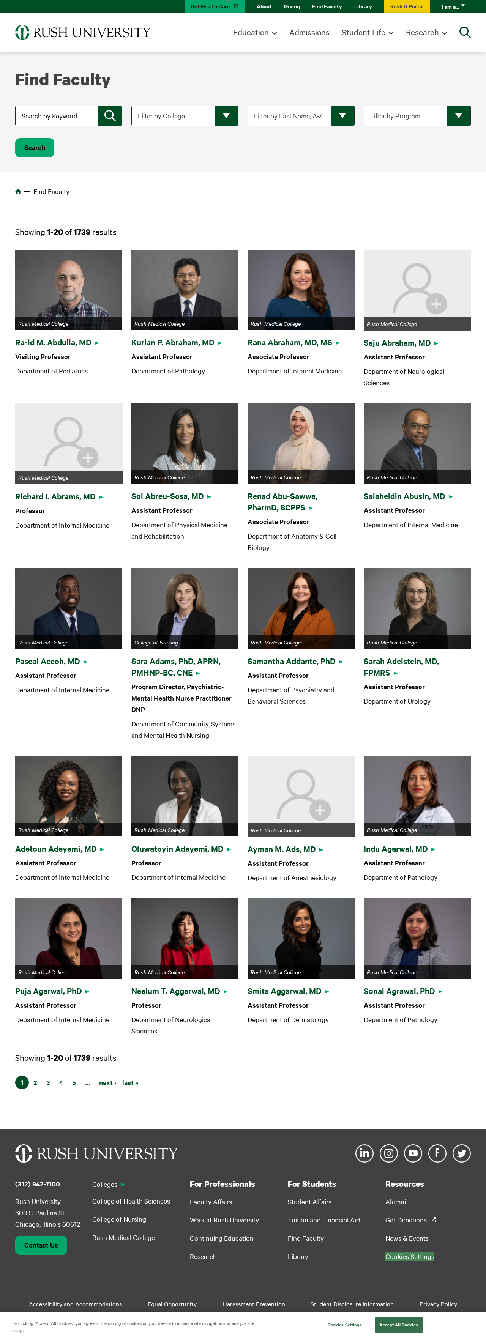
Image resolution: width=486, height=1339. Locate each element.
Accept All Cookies (398, 1325)
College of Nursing (119, 1219)
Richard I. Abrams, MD (55, 496)
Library (363, 6)
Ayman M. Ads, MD (282, 848)
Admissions (309, 32)
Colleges (104, 1184)
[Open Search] (465, 32)
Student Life (363, 32)
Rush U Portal (407, 6)
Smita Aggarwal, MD (285, 990)
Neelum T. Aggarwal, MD (175, 990)
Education (251, 32)
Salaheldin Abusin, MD (404, 495)
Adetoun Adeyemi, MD (56, 848)
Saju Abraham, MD (397, 342)
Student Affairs (309, 1201)
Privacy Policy (438, 1304)
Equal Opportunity (172, 1304)
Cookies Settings (345, 1325)
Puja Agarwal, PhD (48, 990)
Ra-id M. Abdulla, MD (53, 342)
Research (422, 32)
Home (18, 191)
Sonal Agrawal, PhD (399, 990)
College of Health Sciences (131, 1200)
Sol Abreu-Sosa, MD (167, 495)
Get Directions (406, 1219)
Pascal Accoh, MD (47, 660)
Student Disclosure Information (352, 1304)
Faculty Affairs (211, 1201)
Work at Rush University (224, 1219)
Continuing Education (222, 1237)
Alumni (395, 1201)
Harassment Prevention (253, 1304)
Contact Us (41, 1244)
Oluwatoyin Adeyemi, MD (177, 848)
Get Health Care (210, 6)
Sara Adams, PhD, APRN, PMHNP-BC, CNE (176, 666)
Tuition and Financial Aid (324, 1219)
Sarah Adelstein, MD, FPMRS (401, 666)
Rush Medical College (123, 1237)
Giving (292, 6)
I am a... (450, 6)
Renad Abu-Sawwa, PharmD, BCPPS (282, 501)
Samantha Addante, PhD (292, 660)
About (264, 6)
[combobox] (69, 115)
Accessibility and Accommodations (75, 1304)
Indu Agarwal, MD (396, 848)
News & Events (407, 1237)
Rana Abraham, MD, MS (290, 342)
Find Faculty (327, 6)
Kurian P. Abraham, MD (173, 342)
